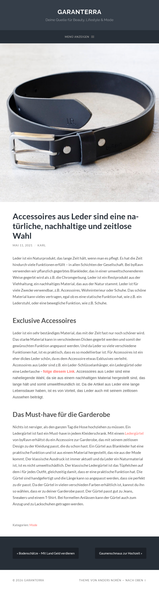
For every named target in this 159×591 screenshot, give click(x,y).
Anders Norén (109, 580)
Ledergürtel (134, 433)
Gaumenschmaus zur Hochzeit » (120, 553)
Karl (41, 245)
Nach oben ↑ (135, 580)
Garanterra (79, 11)
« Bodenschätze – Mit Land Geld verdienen (46, 553)
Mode (33, 525)
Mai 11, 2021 (23, 245)
